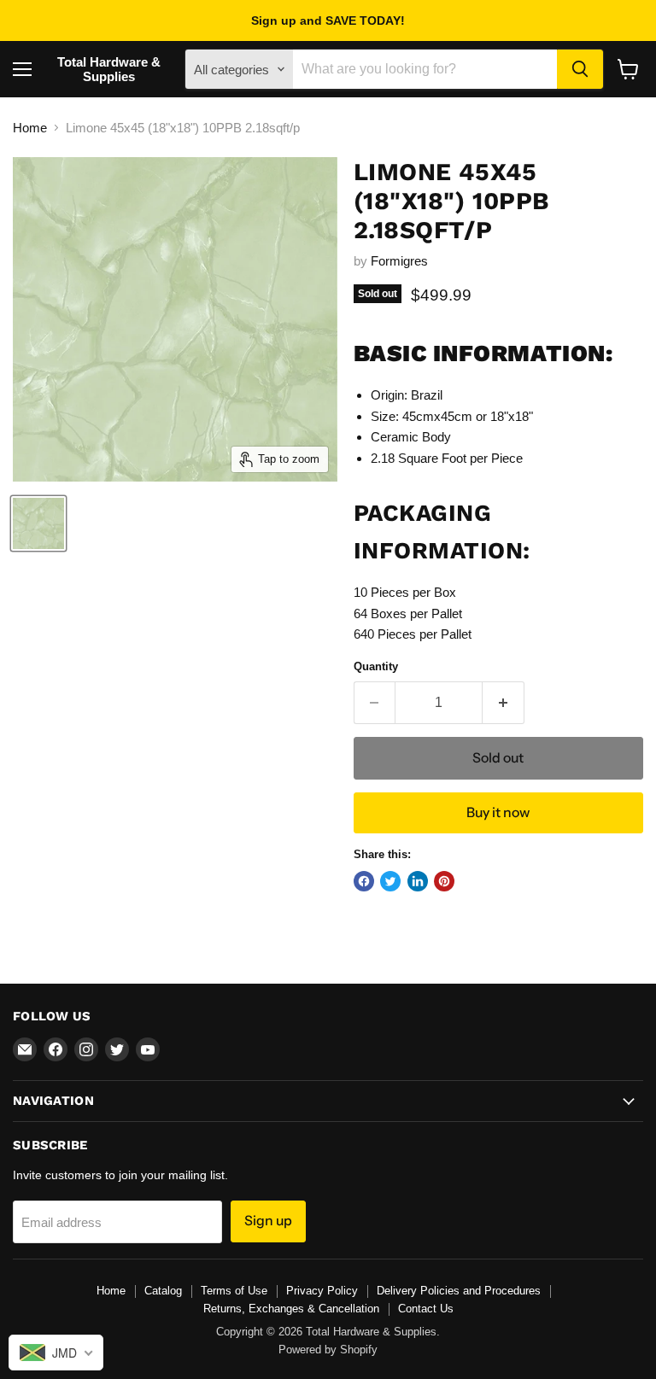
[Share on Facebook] (364, 881)
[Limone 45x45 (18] (38, 523)
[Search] (580, 69)
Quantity (376, 666)
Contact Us (426, 1308)
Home (30, 127)
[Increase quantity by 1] (503, 702)
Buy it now (498, 812)
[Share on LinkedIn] (417, 881)
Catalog (163, 1290)
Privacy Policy (322, 1290)
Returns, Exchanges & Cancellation (291, 1308)
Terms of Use (234, 1290)
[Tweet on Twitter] (390, 881)
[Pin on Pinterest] (444, 881)
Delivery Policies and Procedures (459, 1290)
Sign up (268, 1220)
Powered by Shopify (328, 1349)
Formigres (399, 261)
